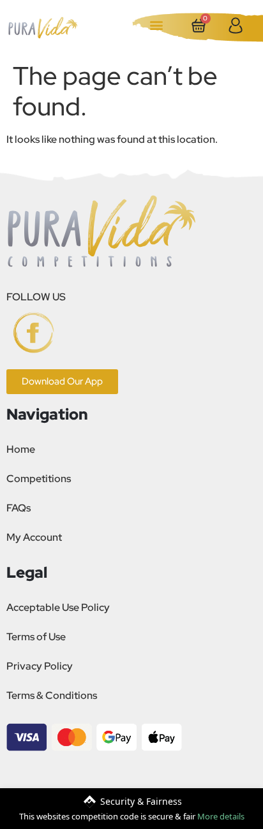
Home (20, 449)
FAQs (18, 508)
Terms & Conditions (51, 695)
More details (220, 816)
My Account (34, 537)
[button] (156, 24)
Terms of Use (36, 636)
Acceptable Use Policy (58, 607)
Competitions (38, 478)
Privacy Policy (39, 666)
